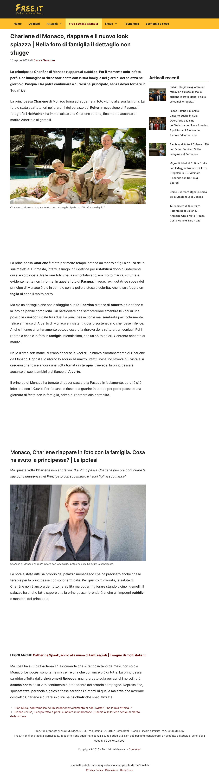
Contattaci (135, 749)
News (109, 23)
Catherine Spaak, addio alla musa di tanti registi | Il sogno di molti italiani (89, 655)
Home (18, 23)
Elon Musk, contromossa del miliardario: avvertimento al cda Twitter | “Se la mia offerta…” (73, 708)
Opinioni (34, 23)
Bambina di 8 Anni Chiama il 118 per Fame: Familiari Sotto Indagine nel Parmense (189, 149)
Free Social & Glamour (83, 23)
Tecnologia (131, 23)
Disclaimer (111, 770)
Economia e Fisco (157, 23)
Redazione (126, 770)
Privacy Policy (94, 770)
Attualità (52, 23)
